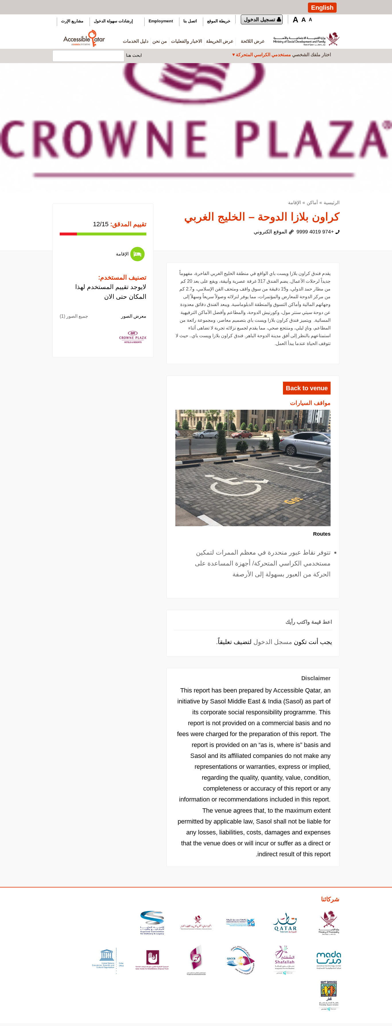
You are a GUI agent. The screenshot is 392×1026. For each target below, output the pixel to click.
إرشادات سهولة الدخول (113, 21)
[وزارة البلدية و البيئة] (329, 923)
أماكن (312, 202)
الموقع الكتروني (270, 232)
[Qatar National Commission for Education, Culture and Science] (196, 923)
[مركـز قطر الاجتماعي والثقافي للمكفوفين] (240, 961)
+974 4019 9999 (315, 232)
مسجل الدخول (272, 641)
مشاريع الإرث (72, 21)
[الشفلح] (284, 961)
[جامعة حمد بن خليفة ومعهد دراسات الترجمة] (240, 923)
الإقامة (294, 202)
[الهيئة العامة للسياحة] (284, 923)
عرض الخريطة (220, 41)
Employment (161, 21)
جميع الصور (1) (74, 316)
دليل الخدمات (135, 41)
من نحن (159, 41)
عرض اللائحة (253, 41)
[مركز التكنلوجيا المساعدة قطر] (329, 961)
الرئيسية (331, 202)
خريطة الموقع (218, 21)
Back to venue (307, 388)
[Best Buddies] (329, 997)
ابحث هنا (134, 55)
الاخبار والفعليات (186, 41)
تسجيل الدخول (259, 19)
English (322, 7)
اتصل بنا (190, 21)
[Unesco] (108, 961)
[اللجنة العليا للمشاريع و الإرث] (152, 923)
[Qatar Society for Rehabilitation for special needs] (152, 961)
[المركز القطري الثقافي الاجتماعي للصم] (196, 961)
